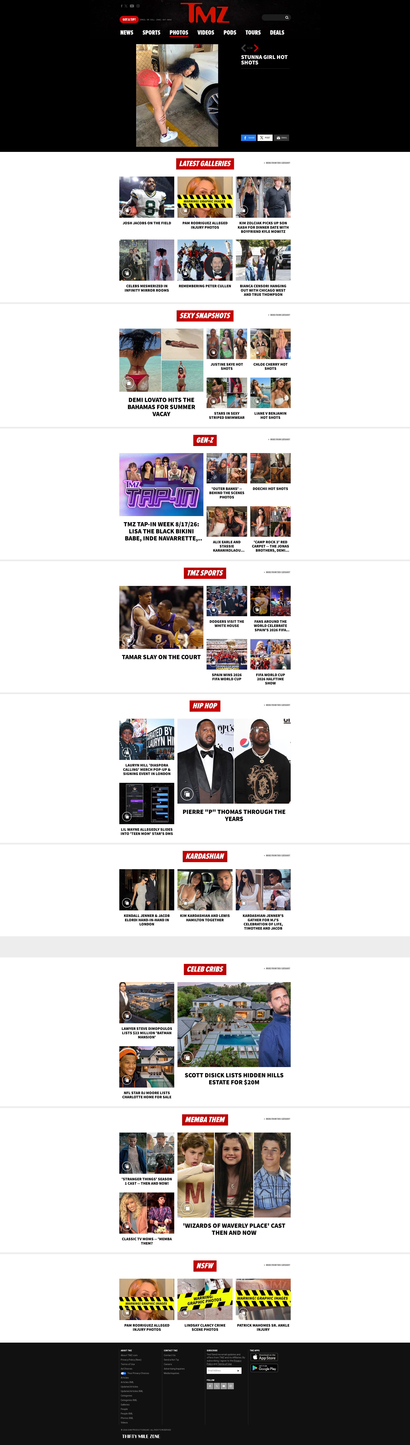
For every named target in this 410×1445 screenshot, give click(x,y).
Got (129, 20)
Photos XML (127, 1418)
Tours (253, 33)
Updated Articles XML (132, 1391)
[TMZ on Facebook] (121, 6)
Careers (168, 1364)
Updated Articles (129, 1386)
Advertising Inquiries (174, 1368)
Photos (179, 33)
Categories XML (129, 1400)
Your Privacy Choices (138, 1373)
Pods (230, 33)
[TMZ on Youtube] (132, 6)
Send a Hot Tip (171, 1359)
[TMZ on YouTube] (224, 1386)
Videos (205, 33)
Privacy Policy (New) (131, 1359)
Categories (126, 1395)
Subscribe (238, 1370)
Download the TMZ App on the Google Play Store (264, 1368)
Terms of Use (128, 1364)
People (124, 1409)
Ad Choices (126, 1368)
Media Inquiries (171, 1373)
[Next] (256, 48)
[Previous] (243, 48)
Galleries (125, 1404)
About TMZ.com (129, 1355)
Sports (151, 33)
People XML (127, 1413)
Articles (125, 1377)
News (126, 33)
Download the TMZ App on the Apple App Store (264, 1357)
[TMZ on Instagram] (138, 6)
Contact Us (170, 1355)
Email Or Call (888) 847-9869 (156, 20)
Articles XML (127, 1382)
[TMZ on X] (126, 6)
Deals (277, 33)
